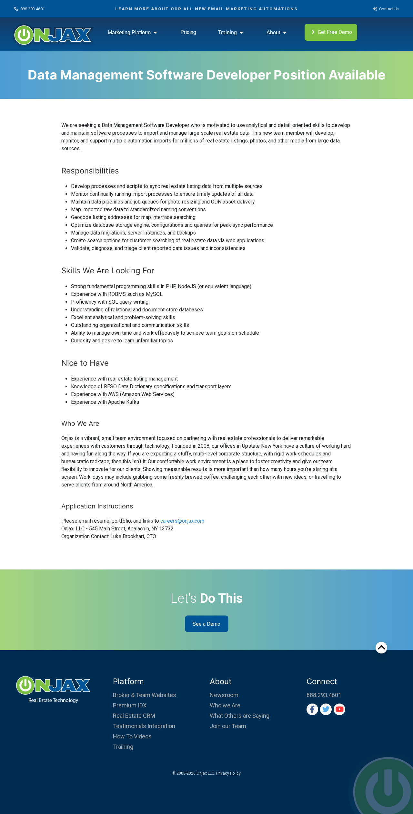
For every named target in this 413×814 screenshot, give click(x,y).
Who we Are (225, 705)
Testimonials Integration (144, 726)
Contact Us (389, 8)
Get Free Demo (335, 32)
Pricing (188, 32)
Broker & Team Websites (144, 695)
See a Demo (206, 624)
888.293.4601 (32, 8)
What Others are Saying (239, 715)
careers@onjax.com (182, 521)
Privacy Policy (228, 773)
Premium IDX (129, 705)
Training (228, 32)
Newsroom (224, 695)
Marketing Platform (130, 32)
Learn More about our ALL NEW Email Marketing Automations (206, 8)
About (274, 32)
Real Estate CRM (134, 715)
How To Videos (132, 736)
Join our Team (228, 726)
